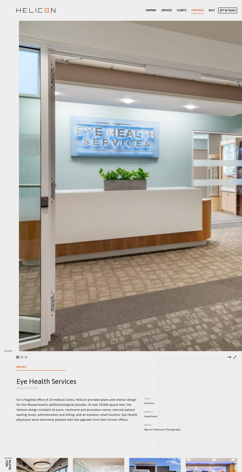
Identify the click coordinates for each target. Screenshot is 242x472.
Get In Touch (227, 10)
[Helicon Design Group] (35, 10)
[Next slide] (229, 357)
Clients (182, 10)
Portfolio (197, 10)
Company (151, 10)
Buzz (212, 10)
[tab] (17, 357)
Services (166, 10)
